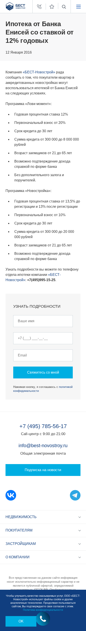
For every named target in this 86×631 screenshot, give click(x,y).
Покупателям (19, 530)
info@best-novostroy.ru (43, 445)
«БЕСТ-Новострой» (39, 72)
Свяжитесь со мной (43, 372)
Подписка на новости (43, 470)
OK (21, 621)
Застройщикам (21, 544)
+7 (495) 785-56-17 (43, 426)
